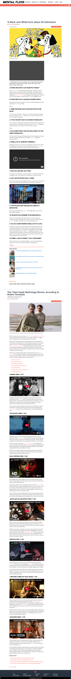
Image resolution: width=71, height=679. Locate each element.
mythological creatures (29, 532)
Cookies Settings (55, 675)
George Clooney (24, 604)
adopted (25, 210)
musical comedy (35, 601)
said (27, 231)
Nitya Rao (10, 298)
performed (11, 221)
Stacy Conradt (11, 24)
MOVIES (18, 283)
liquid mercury (12, 409)
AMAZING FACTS (35, 2)
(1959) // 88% (17, 363)
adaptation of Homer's (16, 346)
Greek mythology (30, 336)
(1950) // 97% (16, 359)
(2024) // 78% (16, 371)
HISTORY (57, 2)
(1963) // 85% (19, 365)
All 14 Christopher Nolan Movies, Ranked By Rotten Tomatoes (22, 658)
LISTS (33, 283)
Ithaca (32, 643)
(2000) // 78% (20, 369)
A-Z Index (45, 675)
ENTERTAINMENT (42, 2)
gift (17, 103)
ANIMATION (29, 283)
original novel (15, 90)
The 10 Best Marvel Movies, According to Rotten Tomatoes (21, 659)
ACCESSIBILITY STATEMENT (27, 675)
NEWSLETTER (28, 2)
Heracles (30, 564)
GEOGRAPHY (50, 2)
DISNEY (11, 283)
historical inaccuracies (28, 443)
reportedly (33, 137)
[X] (62, 5)
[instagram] (64, 5)
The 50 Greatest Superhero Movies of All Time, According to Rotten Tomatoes (25, 663)
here (38, 221)
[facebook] (60, 5)
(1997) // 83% (16, 367)
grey (32, 174)
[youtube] (69, 5)
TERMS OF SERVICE (16, 675)
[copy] (16, 26)
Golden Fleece (40, 336)
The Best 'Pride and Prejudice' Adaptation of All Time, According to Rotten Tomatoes (26, 661)
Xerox (36, 124)
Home (10, 666)
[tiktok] (66, 5)
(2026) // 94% (17, 361)
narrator (39, 146)
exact (22, 115)
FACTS (15, 283)
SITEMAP (36, 675)
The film (42, 523)
